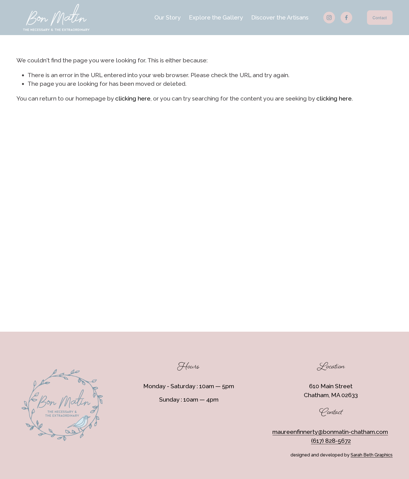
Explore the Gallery (216, 17)
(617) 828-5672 (331, 440)
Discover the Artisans (280, 17)
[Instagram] (329, 17)
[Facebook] (346, 17)
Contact (380, 17)
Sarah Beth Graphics (372, 455)
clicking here (133, 98)
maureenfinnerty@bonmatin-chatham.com (330, 431)
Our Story (167, 17)
